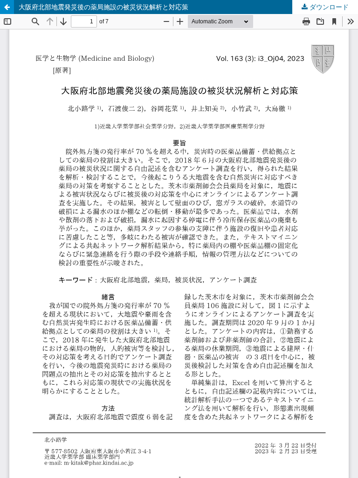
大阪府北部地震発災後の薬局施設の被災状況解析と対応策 (103, 6)
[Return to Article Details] (7, 7)
